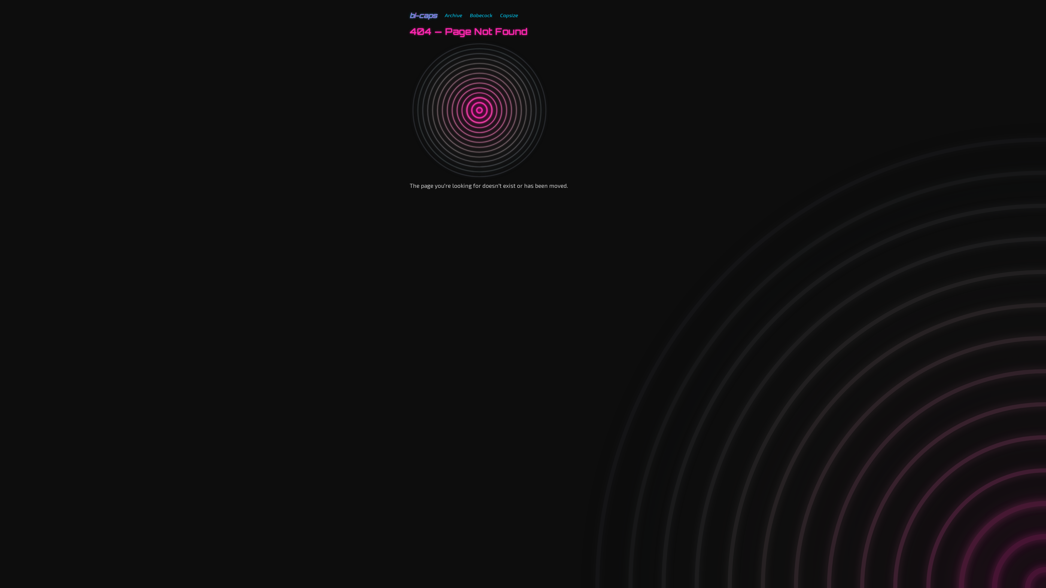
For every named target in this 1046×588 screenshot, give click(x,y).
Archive (453, 15)
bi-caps (423, 15)
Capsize (509, 15)
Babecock (481, 15)
